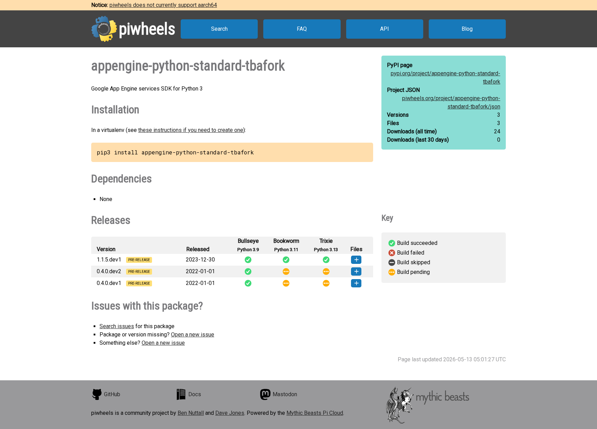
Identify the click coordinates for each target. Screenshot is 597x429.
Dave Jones (229, 413)
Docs (194, 394)
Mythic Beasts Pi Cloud (314, 413)
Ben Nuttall (191, 413)
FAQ (302, 29)
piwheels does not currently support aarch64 (163, 5)
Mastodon (285, 394)
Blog (467, 29)
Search (219, 29)
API (384, 29)
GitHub (112, 394)
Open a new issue (192, 334)
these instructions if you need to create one (190, 130)
